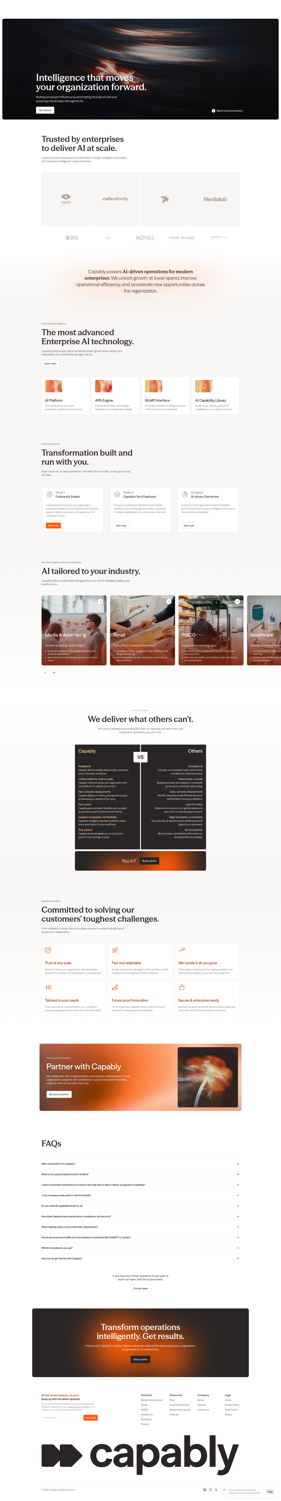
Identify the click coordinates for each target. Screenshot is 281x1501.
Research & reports (180, 1409)
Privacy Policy (232, 1404)
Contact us (203, 1409)
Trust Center (231, 1409)
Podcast (174, 1414)
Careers (201, 1404)
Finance (145, 1424)
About (200, 1400)
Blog (172, 1400)
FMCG (144, 1409)
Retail (144, 1404)
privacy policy (73, 1407)
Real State (146, 1419)
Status (228, 1414)
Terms (228, 1400)
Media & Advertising (151, 1400)
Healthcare (147, 1414)
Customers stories (179, 1404)
